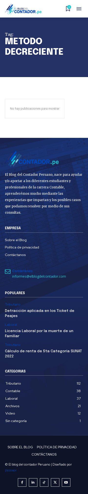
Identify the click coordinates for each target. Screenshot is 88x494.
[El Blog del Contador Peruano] (24, 9)
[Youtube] (66, 482)
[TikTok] (44, 482)
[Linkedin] (33, 482)
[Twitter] (55, 482)
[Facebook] (22, 482)
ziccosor (11, 470)
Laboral (11, 325)
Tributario (13, 304)
